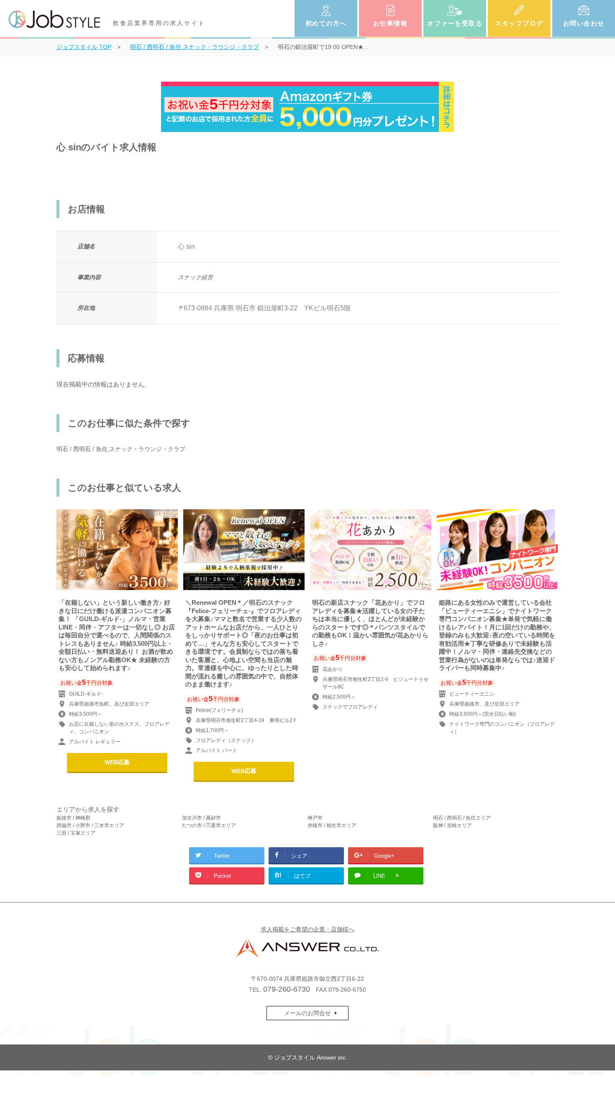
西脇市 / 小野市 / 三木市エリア (90, 825)
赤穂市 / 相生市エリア (332, 825)
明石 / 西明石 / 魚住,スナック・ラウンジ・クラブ (120, 449)
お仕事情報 (390, 23)
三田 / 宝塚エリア (75, 833)
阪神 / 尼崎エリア (452, 825)
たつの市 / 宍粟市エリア (209, 825)
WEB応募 (117, 762)
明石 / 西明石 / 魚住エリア (462, 818)
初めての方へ (326, 23)
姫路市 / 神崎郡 (73, 818)
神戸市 (315, 818)
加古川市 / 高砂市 (201, 818)
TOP (83, 47)
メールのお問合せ (307, 1013)
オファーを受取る (454, 23)
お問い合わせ (584, 23)
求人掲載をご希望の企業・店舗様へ (307, 929)
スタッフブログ (519, 23)
